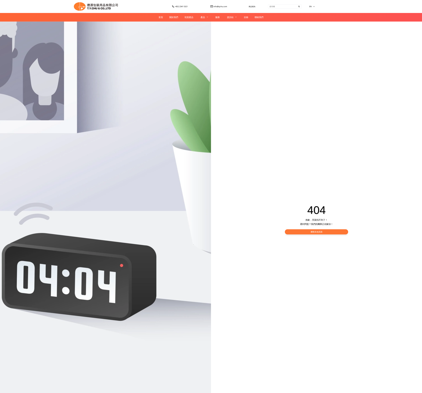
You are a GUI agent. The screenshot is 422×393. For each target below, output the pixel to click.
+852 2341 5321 (181, 6)
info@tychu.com (220, 6)
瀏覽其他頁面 (316, 231)
